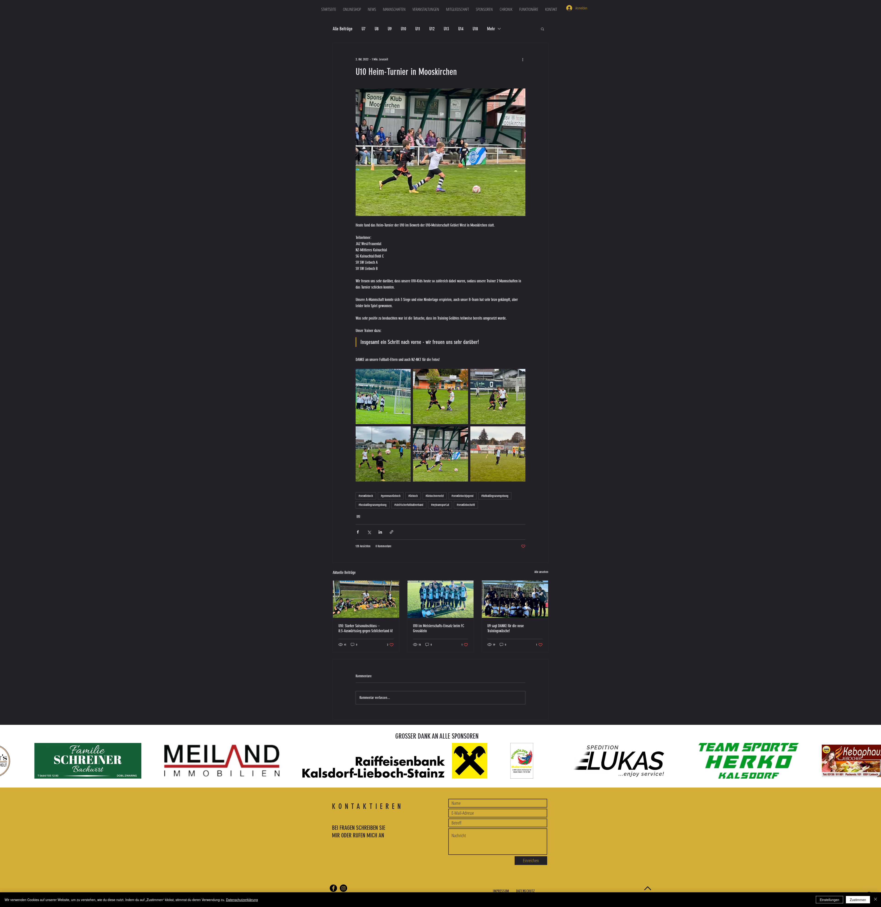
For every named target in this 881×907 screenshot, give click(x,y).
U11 (417, 28)
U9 (390, 28)
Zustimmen (858, 899)
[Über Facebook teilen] (358, 532)
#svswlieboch (366, 496)
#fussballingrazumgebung (373, 505)
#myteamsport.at (440, 505)
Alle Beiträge (342, 28)
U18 (475, 28)
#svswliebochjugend (463, 496)
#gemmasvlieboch (391, 496)
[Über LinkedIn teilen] (380, 532)
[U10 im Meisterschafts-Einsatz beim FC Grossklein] (440, 599)
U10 (403, 28)
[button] (394, 9)
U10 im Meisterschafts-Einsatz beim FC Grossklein (438, 628)
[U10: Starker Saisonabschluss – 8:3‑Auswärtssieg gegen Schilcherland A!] (366, 599)
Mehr (491, 28)
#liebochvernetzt (435, 496)
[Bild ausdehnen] (383, 396)
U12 (432, 28)
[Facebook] (333, 888)
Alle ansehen (541, 572)
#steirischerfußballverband (408, 505)
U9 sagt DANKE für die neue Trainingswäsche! (505, 628)
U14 (460, 28)
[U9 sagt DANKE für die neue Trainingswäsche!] (515, 599)
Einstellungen (829, 899)
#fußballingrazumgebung (494, 496)
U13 (446, 28)
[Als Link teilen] (391, 532)
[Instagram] (343, 888)
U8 (377, 28)
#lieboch (413, 496)
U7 (363, 28)
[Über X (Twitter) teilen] (369, 532)
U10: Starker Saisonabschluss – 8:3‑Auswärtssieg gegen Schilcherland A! (365, 628)
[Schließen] (875, 899)
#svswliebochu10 (466, 505)
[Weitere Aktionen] (522, 59)
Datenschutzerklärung (242, 899)
